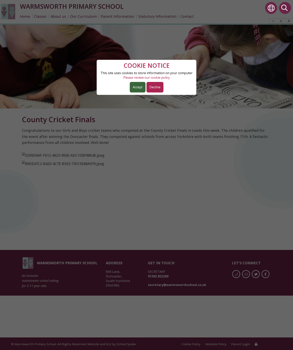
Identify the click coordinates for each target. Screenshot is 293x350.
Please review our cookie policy (146, 77)
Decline (154, 87)
